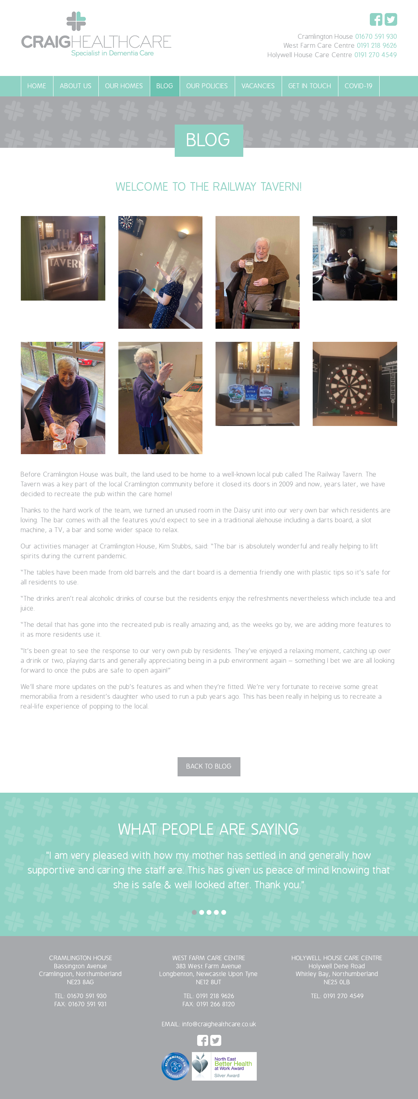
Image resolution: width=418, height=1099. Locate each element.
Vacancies (258, 86)
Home (37, 86)
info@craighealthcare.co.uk (219, 1024)
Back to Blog (209, 766)
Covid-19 (359, 86)
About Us (76, 86)
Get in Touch (310, 86)
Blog (165, 86)
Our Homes (124, 86)
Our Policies (207, 86)
